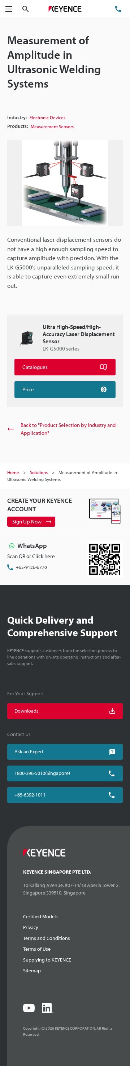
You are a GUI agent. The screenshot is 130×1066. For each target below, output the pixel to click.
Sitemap (32, 970)
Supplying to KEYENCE (47, 959)
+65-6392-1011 (30, 794)
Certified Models (40, 916)
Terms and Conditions (46, 938)
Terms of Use (37, 949)
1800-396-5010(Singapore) (42, 773)
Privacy (30, 927)
